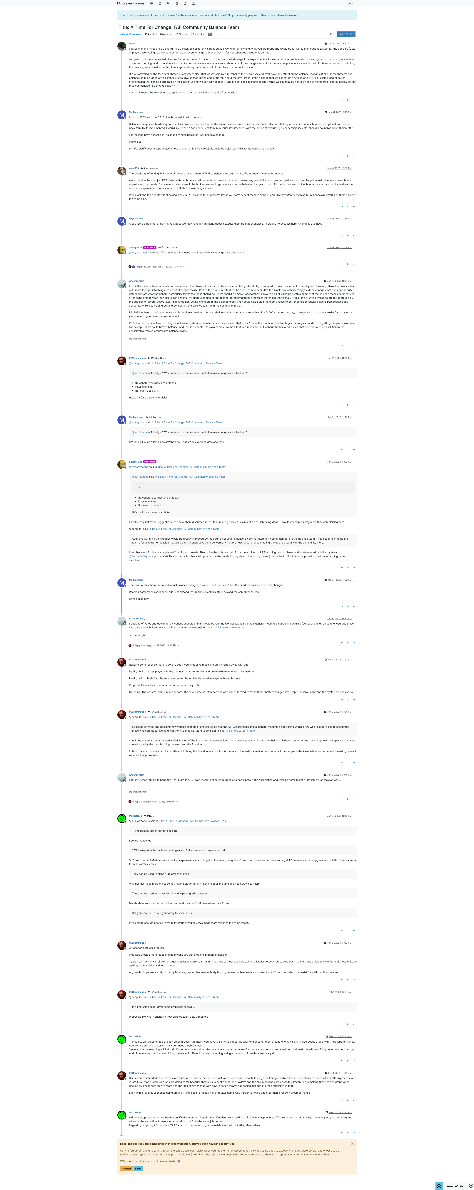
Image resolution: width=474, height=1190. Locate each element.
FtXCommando (137, 358)
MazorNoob (135, 815)
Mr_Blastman (136, 112)
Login (138, 1168)
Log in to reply (346, 34)
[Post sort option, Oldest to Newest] (331, 34)
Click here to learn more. (230, 627)
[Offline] (123, 46)
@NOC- (151, 815)
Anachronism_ (137, 281)
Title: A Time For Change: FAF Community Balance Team (189, 363)
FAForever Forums (130, 3)
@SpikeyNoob (158, 358)
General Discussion (131, 34)
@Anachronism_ (158, 712)
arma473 (134, 168)
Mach (132, 43)
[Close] (352, 1144)
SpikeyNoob (136, 247)
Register (126, 1168)
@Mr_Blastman (151, 168)
